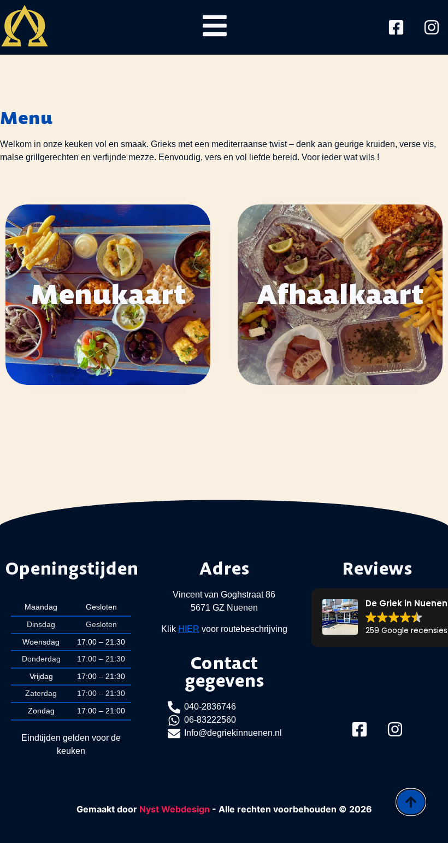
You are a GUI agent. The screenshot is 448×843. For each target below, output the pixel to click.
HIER (188, 629)
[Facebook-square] (396, 27)
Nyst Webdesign (174, 809)
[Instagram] (431, 27)
